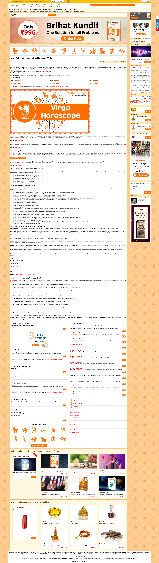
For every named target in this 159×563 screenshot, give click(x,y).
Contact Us (88, 553)
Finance (133, 188)
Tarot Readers (65, 558)
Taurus (31, 4)
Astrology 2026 (64, 553)
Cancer (44, 4)
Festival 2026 (134, 96)
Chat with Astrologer (58, 1)
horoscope (111, 171)
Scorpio (31, 6)
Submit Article (82, 553)
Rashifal (14, 1)
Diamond (24, 274)
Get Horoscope (52, 15)
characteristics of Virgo (17, 189)
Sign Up (147, 1)
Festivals (70, 9)
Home (9, 9)
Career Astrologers (87, 558)
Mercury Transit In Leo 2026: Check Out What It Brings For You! (141, 85)
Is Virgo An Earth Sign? (75, 415)
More (64, 329)
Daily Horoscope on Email (146, 59)
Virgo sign (124, 144)
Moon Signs (76, 11)
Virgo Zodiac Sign (73, 424)
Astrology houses (13, 280)
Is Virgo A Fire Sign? (74, 417)
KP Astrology (82, 552)
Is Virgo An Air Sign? (74, 410)
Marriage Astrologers (56, 558)
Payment (97, 553)
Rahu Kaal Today (60, 11)
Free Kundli (11, 11)
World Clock (27, 552)
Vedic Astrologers (95, 558)
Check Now (64, 473)
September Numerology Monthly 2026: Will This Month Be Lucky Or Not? (141, 90)
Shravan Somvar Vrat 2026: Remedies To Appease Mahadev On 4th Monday (141, 75)
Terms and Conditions (110, 553)
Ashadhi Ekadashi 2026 (146, 98)
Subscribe (148, 44)
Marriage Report (135, 185)
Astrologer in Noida (52, 552)
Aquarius (51, 6)
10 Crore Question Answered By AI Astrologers (139, 552)
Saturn (13, 242)
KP (53, 9)
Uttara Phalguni (110, 153)
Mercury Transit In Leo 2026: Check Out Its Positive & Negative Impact (141, 92)
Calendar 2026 (41, 1)
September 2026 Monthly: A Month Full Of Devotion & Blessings (141, 70)
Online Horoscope (52, 11)
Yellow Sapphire (30, 274)
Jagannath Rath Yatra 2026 (136, 98)
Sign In (143, 1)
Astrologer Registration (133, 553)
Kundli (17, 1)
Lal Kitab (71, 11)
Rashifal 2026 (21, 1)
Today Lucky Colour (74, 429)
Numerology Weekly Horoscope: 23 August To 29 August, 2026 (141, 82)
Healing (39, 9)
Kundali (36, 153)
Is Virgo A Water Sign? (74, 412)
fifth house (47, 295)
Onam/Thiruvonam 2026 (142, 101)
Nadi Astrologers (126, 558)
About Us (93, 553)
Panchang (45, 9)
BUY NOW (33, 476)
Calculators (64, 9)
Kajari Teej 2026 (139, 102)
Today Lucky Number (74, 432)
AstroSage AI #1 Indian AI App (95, 552)
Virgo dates (72, 421)
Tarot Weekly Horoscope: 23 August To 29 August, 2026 (141, 87)
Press (87, 552)
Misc (75, 9)
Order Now (147, 192)
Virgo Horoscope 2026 (39, 446)
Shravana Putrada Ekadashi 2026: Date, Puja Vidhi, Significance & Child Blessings (141, 80)
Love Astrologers (78, 558)
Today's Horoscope (40, 11)
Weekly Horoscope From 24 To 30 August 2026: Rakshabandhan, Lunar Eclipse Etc (141, 77)
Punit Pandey (106, 61)
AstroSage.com (84, 561)
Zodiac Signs (45, 552)
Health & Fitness (135, 189)
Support (117, 553)
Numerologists (71, 558)
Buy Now (135, 17)
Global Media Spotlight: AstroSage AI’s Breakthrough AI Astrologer (115, 552)
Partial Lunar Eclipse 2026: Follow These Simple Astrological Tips (141, 72)
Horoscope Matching (18, 11)
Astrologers (33, 552)
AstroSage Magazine (136, 65)
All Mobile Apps (146, 38)
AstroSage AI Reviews (25, 553)
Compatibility (58, 9)
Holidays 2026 (141, 96)
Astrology (20, 9)
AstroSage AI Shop (83, 11)
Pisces (58, 6)
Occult (28, 9)
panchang (94, 143)
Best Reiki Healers (134, 558)
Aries (24, 4)
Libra (24, 6)
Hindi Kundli (66, 11)
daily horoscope (16, 153)
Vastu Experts (103, 558)
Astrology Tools (70, 553)
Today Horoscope (35, 1)
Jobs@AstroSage (123, 553)
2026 (25, 9)
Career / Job (134, 186)
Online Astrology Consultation (45, 558)
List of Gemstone (21, 552)
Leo (51, 4)
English (133, 67)
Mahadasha (39, 552)
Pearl (21, 274)
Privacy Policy (102, 553)
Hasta (125, 153)
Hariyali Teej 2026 (142, 100)
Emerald (17, 274)
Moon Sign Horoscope (74, 552)
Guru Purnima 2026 (134, 100)
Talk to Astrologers (25, 558)
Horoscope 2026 (28, 1)
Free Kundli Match (60, 552)
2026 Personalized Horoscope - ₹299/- (140, 183)
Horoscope (14, 9)
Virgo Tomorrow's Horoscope (18, 157)
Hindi (141, 67)
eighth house (48, 304)
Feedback (77, 553)
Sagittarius (38, 6)
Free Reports (34, 9)
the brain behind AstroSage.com (143, 199)
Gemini (37, 4)
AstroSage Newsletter (135, 59)
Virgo (58, 4)
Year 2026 (148, 67)
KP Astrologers (119, 558)
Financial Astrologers (110, 558)
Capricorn (44, 6)
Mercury (24, 161)
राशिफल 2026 (32, 11)
